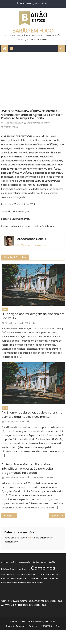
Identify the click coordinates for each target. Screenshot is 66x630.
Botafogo (5, 569)
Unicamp (39, 583)
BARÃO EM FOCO (33, 30)
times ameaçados (9, 583)
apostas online (25, 562)
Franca (36, 574)
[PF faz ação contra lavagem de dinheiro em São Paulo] (33, 285)
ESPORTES (46, 626)
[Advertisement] (33, 79)
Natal (3, 578)
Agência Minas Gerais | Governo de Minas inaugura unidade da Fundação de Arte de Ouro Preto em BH (58, 515)
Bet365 (52, 562)
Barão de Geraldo (40, 562)
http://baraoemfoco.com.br (31, 245)
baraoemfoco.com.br (38, 122)
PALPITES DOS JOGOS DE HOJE (29, 605)
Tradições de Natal (26, 583)
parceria (31, 578)
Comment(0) (11, 126)
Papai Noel (21, 578)
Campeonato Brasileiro (20, 569)
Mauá (58, 574)
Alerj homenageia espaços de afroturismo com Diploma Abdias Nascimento (32, 414)
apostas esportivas (9, 562)
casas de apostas (24, 574)
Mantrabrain (51, 621)
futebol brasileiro (48, 574)
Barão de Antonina (15, 626)
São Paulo (53, 578)
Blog (5, 309)
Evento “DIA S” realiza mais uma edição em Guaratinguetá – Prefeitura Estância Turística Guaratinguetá (11, 515)
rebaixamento (42, 578)
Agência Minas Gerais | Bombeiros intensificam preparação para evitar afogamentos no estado (28, 468)
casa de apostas (8, 574)
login (30, 537)
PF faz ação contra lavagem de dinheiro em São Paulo (33, 316)
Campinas (43, 568)
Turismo (33, 626)
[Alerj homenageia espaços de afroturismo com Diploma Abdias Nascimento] (33, 383)
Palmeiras (11, 578)
